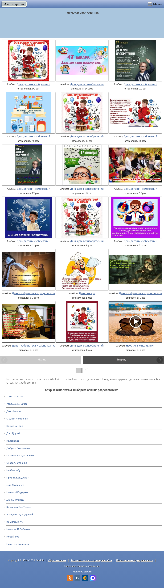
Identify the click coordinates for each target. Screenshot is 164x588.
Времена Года (14, 425)
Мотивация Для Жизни (20, 455)
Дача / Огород (15, 499)
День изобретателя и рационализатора (36, 293)
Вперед (121, 359)
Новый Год (12, 536)
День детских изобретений (33, 84)
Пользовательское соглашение (82, 566)
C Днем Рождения (17, 418)
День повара (87, 293)
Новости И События (18, 529)
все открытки (14, 4)
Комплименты (15, 521)
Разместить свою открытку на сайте (91, 560)
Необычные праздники (140, 345)
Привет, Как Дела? (17, 477)
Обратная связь (57, 560)
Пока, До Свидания (17, 544)
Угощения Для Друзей (19, 514)
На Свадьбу (13, 470)
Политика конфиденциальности (134, 560)
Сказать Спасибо (16, 462)
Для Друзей (13, 433)
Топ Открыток (14, 396)
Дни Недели (13, 411)
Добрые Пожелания (18, 448)
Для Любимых (15, 484)
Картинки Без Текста (18, 507)
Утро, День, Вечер (17, 403)
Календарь (13, 440)
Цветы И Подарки (17, 492)
